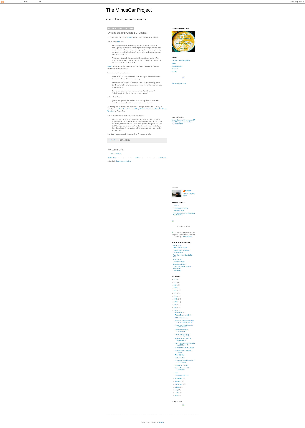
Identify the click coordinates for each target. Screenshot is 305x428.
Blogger (161, 422)
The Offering (177, 271)
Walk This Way (180, 358)
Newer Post (112, 157)
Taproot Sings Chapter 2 (181, 250)
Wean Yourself (187, 237)
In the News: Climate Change (184, 348)
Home (137, 157)
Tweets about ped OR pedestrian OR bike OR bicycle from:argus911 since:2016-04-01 (183, 122)
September (179, 384)
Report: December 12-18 (183, 315)
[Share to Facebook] (126, 140)
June (177, 393)
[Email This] (120, 140)
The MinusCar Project (129, 10)
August (177, 387)
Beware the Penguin (181, 365)
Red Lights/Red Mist (181, 375)
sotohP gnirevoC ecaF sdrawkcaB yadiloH (182, 335)
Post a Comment (115, 153)
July (176, 390)
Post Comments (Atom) (123, 161)
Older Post (162, 157)
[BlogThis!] (122, 140)
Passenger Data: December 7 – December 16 (184, 326)
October (178, 381)
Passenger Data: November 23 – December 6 (185, 361)
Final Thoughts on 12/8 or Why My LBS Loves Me (185, 344)
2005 (175, 310)
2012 (175, 291)
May (176, 395)
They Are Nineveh (179, 261)
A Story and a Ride (181, 318)
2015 (175, 282)
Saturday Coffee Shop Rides (181, 61)
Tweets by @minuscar (179, 83)
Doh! (176, 372)
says (118, 42)
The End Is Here (178, 211)
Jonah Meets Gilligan (180, 248)
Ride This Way (180, 355)
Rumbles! (175, 69)
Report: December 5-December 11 (182, 330)
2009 (175, 299)
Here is (109, 66)
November (179, 379)
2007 (175, 304)
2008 (175, 302)
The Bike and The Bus (180, 208)
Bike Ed (174, 71)
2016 (175, 279)
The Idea (176, 206)
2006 (175, 307)
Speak (174, 63)
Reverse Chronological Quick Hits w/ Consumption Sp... (184, 321)
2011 (175, 293)
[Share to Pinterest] (129, 140)
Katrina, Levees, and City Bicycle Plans (183, 339)
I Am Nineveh (177, 259)
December (179, 312)
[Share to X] (124, 140)
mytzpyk (188, 191)
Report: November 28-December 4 (182, 368)
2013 (175, 288)
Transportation (178, 253)
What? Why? (177, 245)
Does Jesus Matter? (179, 264)
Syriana (129, 37)
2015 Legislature (177, 66)
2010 (175, 296)
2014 (175, 285)
